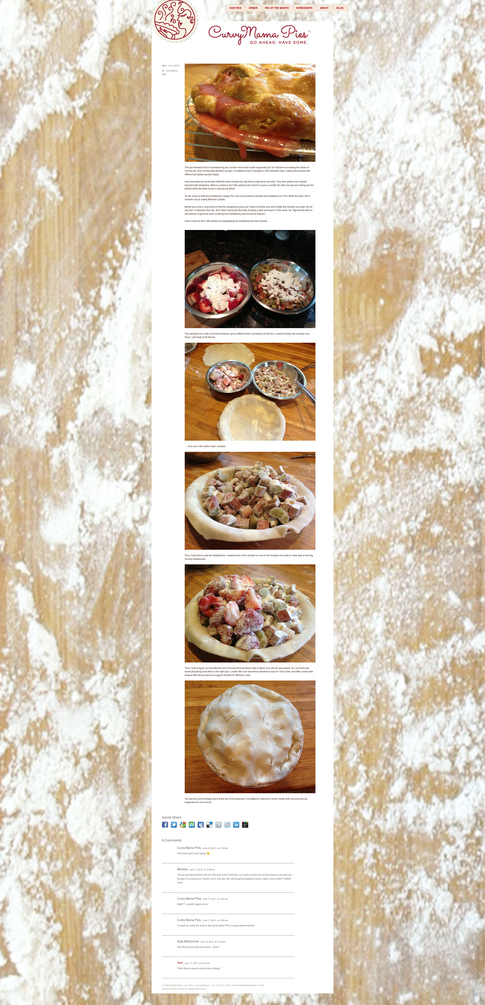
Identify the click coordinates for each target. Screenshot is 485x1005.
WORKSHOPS (304, 8)
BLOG (339, 8)
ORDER (253, 8)
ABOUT (324, 8)
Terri (180, 962)
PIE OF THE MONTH (277, 8)
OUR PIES (235, 8)
